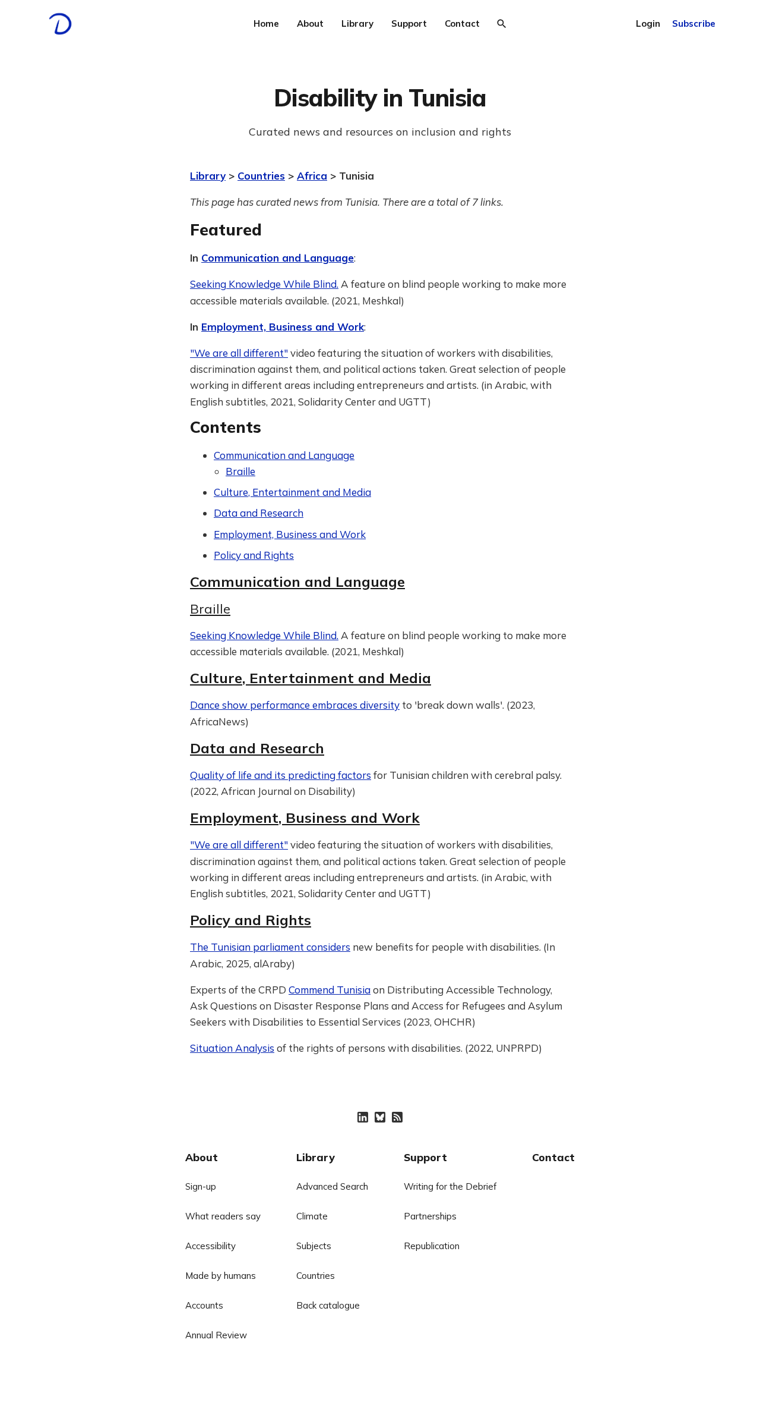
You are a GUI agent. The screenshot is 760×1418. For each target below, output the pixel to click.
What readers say (223, 1216)
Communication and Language (277, 257)
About (310, 23)
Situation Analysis (232, 1048)
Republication (432, 1246)
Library (357, 23)
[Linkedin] (363, 1117)
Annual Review (216, 1335)
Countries (261, 175)
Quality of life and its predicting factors (280, 775)
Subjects (313, 1246)
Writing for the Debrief (450, 1186)
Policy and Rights (254, 555)
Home (266, 23)
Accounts (204, 1305)
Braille (240, 471)
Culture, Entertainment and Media (292, 492)
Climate (312, 1216)
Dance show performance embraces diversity (295, 705)
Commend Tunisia (329, 989)
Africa (312, 175)
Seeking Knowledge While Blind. (264, 284)
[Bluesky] (380, 1117)
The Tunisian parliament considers (270, 947)
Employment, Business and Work (282, 326)
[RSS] (397, 1117)
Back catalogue (328, 1305)
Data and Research (258, 513)
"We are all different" (239, 353)
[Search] (502, 24)
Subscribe (693, 23)
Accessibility (210, 1246)
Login (648, 23)
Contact (462, 23)
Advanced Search (332, 1186)
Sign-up (200, 1186)
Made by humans (220, 1275)
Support (409, 23)
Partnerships (430, 1216)
